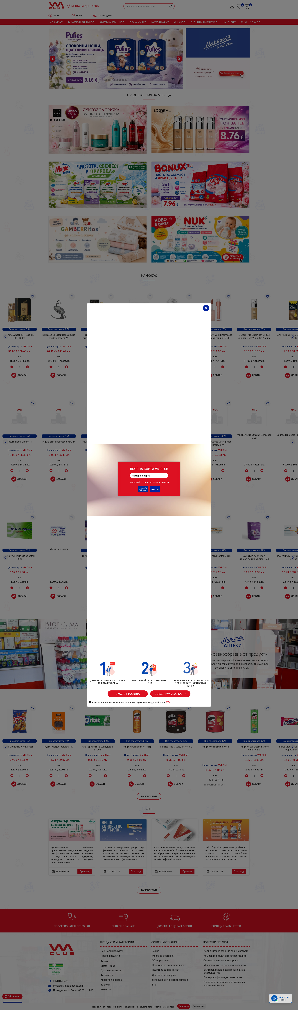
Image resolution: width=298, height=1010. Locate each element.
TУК (168, 702)
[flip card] (149, 479)
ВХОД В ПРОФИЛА (128, 693)
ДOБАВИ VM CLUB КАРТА (170, 693)
